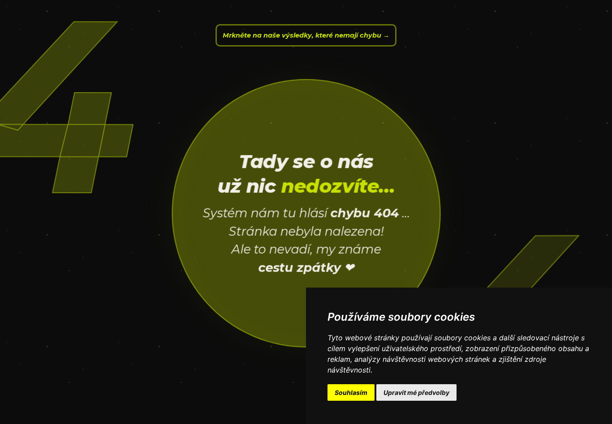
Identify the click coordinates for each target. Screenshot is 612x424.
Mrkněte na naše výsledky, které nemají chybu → (306, 35)
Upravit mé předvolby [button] (416, 392)
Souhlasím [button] (351, 392)
